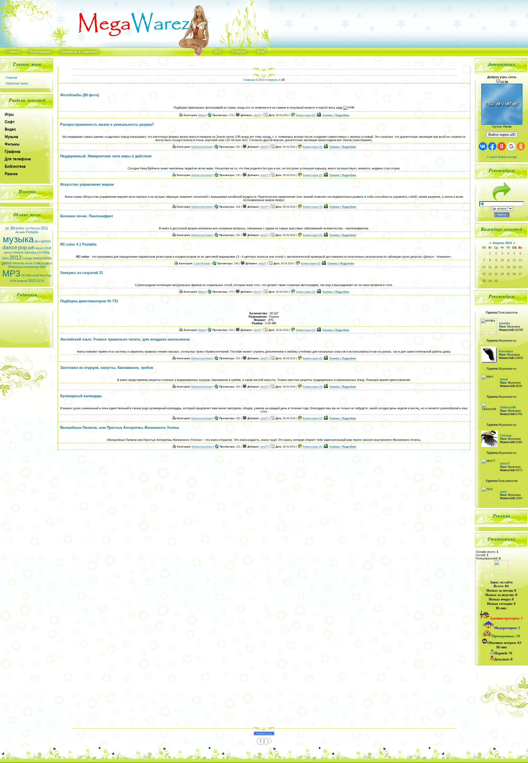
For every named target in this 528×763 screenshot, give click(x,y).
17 (502, 267)
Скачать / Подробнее (336, 115)
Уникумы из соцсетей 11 (81, 273)
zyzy (503, 491)
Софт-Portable (202, 263)
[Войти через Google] (511, 146)
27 (520, 274)
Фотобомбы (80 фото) (79, 95)
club (48, 248)
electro (8, 252)
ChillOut (39, 263)
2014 (40, 281)
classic (39, 248)
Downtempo (31, 266)
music (29, 263)
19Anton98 (508, 407)
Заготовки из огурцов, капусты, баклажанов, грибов (106, 368)
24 (502, 274)
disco (48, 263)
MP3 (11, 273)
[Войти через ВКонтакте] (483, 146)
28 (484, 280)
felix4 (504, 379)
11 (508, 260)
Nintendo (18, 263)
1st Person (32, 228)
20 (520, 267)
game (6, 263)
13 (520, 260)
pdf (31, 248)
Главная (11, 77)
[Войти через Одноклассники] (521, 146)
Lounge (27, 258)
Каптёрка (506, 351)
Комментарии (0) (305, 115)
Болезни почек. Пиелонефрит (86, 216)
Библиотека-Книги (201, 147)
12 (514, 260)
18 (508, 267)
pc (7, 228)
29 (490, 280)
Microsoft (32, 275)
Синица (506, 435)
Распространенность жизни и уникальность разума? (107, 124)
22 (490, 274)
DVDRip (44, 252)
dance (9, 247)
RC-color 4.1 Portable (78, 244)
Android (22, 280)
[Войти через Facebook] (492, 146)
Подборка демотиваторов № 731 (89, 301)
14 (484, 267)
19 (514, 267)
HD (23, 275)
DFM (13, 280)
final (42, 266)
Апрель (273, 79)
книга (37, 258)
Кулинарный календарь (81, 396)
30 (496, 280)
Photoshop (15, 266)
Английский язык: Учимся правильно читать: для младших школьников (125, 339)
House (19, 252)
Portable (32, 232)
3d (12, 228)
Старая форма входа (502, 156)
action (19, 228)
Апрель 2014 (502, 243)
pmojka (504, 323)
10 (502, 260)
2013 (32, 281)
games (46, 241)
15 (490, 267)
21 (484, 274)
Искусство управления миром (87, 184)
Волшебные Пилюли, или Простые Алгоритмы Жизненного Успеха (119, 428)
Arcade (20, 232)
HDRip (47, 258)
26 (514, 274)
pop (22, 247)
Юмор (201, 115)
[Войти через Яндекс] (501, 146)
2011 (44, 228)
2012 (16, 257)
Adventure (31, 252)
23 (496, 274)
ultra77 (257, 115)
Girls (5, 258)
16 (496, 267)
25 (508, 274)
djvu (37, 241)
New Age (45, 275)
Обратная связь (17, 83)
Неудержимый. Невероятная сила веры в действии (106, 156)
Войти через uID (501, 135)
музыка (18, 239)
